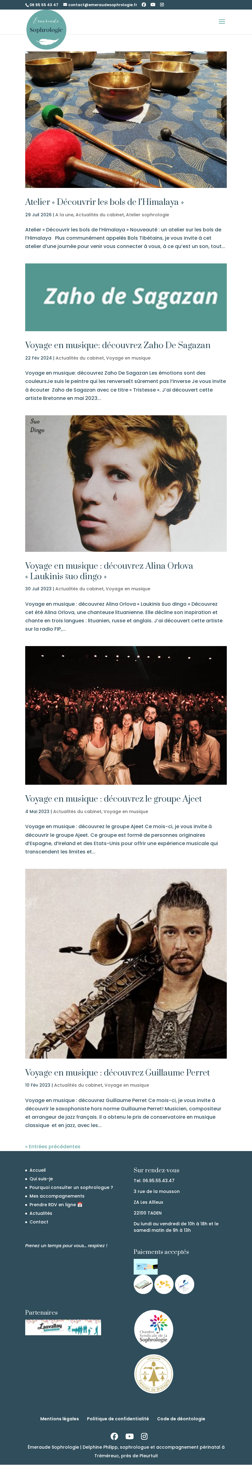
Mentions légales (59, 1419)
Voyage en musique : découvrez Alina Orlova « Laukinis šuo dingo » (109, 571)
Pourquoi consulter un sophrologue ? (71, 1187)
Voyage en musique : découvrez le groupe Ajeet (113, 799)
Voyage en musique (128, 358)
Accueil (38, 1170)
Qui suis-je (41, 1179)
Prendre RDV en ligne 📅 (56, 1205)
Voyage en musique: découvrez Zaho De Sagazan (118, 345)
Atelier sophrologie (147, 215)
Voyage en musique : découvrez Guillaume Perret (117, 1073)
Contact (39, 1222)
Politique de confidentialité (118, 1419)
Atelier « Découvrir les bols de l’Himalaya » (104, 202)
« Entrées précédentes (53, 1146)
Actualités (41, 1213)
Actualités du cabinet (100, 215)
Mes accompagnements (57, 1196)
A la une (64, 215)
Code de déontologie (181, 1419)
